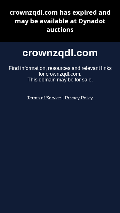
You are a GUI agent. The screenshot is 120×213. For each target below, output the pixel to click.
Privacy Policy (79, 97)
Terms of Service (44, 97)
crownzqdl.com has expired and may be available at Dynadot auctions (60, 21)
